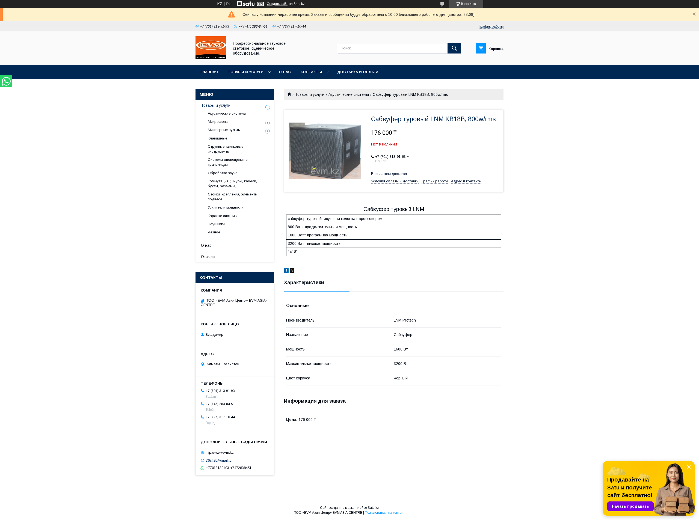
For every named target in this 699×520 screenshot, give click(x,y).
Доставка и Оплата (357, 72)
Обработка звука (223, 173)
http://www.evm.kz (220, 452)
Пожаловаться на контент (385, 513)
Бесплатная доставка (389, 174)
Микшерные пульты (224, 130)
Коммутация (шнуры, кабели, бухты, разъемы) (232, 183)
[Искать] (454, 48)
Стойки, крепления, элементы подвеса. (232, 196)
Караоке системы (222, 216)
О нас (285, 72)
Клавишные (217, 138)
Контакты (311, 72)
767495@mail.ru (219, 460)
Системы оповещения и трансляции (228, 162)
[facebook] (286, 271)
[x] (292, 271)
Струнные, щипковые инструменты (225, 148)
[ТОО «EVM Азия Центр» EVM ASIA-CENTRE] (211, 58)
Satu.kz (373, 508)
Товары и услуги (245, 72)
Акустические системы (348, 94)
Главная (209, 72)
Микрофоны (218, 122)
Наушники (216, 224)
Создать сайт (277, 4)
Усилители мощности (226, 207)
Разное (214, 232)
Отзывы (208, 256)
